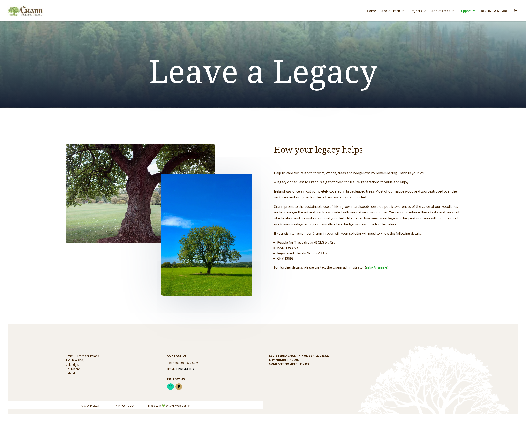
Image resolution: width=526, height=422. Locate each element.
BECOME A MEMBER (495, 11)
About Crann (390, 11)
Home (371, 11)
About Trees (440, 11)
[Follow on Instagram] (170, 386)
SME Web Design (179, 405)
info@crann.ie (376, 267)
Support (466, 11)
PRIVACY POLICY (125, 405)
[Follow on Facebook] (178, 386)
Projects (415, 11)
